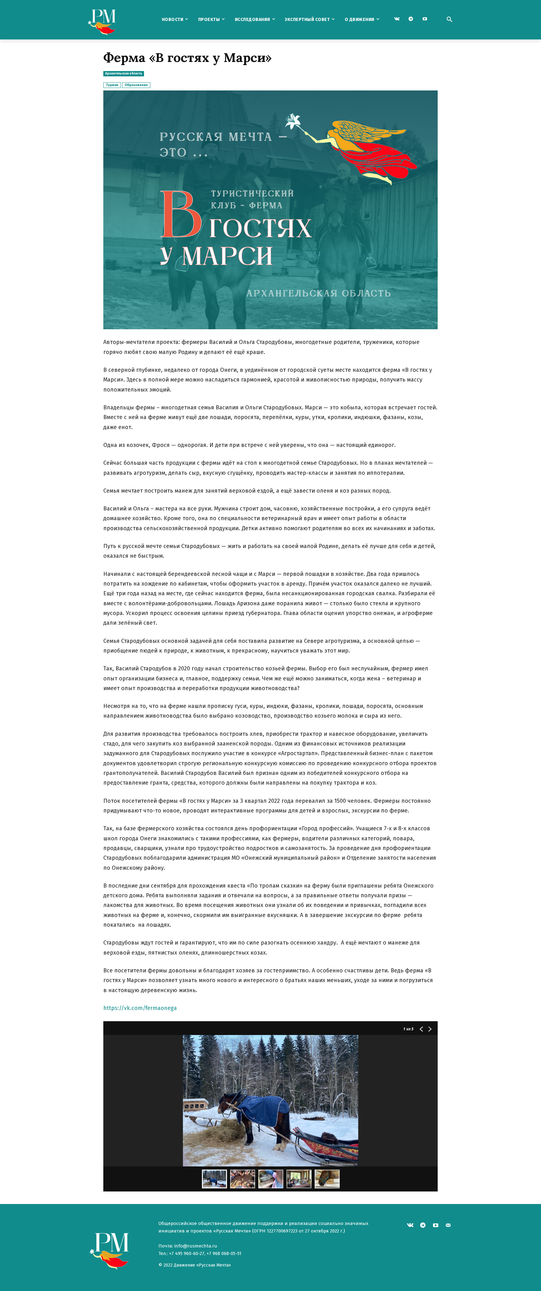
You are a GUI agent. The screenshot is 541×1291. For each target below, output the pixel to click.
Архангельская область (123, 73)
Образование (136, 85)
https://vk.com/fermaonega (140, 1008)
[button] (449, 19)
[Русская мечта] (117, 19)
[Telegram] (410, 19)
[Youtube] (425, 19)
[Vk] (396, 19)
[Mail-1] (448, 1226)
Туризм (112, 85)
